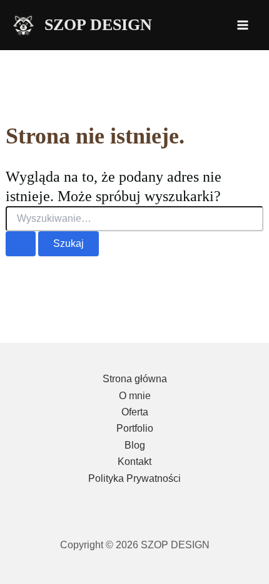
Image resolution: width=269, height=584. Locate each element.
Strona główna (135, 378)
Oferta (134, 412)
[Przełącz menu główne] (242, 25)
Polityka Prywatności (134, 478)
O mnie (135, 395)
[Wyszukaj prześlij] (21, 243)
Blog (134, 445)
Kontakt (134, 461)
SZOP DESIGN (98, 25)
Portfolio (134, 428)
